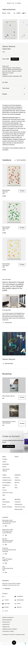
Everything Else (18, 504)
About (8, 13)
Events (4, 504)
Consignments (5, 485)
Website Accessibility (8, 617)
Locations (4, 459)
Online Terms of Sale (7, 492)
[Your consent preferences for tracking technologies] (25, 643)
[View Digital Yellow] (14, 249)
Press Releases (6, 501)
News (3, 499)
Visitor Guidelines (7, 619)
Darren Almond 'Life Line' (8, 396)
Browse (4, 13)
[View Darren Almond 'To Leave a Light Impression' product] (14, 410)
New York (17, 482)
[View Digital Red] (14, 175)
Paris (16, 485)
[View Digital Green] (14, 212)
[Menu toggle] (14, 643)
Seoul (16, 487)
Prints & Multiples (8, 9)
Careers (4, 461)
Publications (18, 501)
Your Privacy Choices (8, 631)
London (16, 477)
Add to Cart (15, 59)
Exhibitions (18, 475)
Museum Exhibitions (7, 506)
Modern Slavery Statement (9, 629)
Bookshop (17, 499)
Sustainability (5, 464)
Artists (16, 456)
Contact (4, 466)
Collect (4, 475)
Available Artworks (6, 480)
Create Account (6, 477)
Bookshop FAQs (18, 509)
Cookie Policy (6, 624)
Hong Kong (17, 480)
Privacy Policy (6, 622)
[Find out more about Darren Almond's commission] (14, 301)
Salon (3, 487)
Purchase (22, 190)
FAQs (3, 495)
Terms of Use (5, 626)
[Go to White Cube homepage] (14, 3)
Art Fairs (4, 490)
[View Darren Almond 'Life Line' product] (14, 385)
